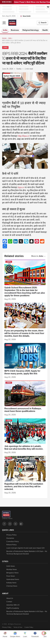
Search (43, 23)
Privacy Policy (11, 535)
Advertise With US (12, 605)
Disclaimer (10, 538)
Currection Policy (12, 541)
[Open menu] (4, 22)
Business (15, 30)
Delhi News (10, 566)
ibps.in (21, 187)
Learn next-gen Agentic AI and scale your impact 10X (25, 548)
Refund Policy (11, 545)
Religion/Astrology (31, 30)
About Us (9, 598)
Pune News (10, 576)
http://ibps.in (23, 136)
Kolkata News (11, 583)
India (5, 30)
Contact (9, 602)
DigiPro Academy (12, 608)
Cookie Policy (28, 627)
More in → (38, 256)
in (15, 524)
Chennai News (11, 586)
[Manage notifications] (44, 633)
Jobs (5, 47)
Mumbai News (11, 569)
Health (45, 30)
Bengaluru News (12, 573)
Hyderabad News (12, 579)
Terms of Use (17, 627)
